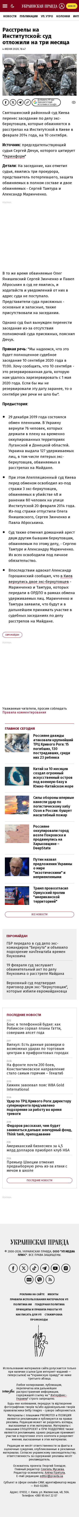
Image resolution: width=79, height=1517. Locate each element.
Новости (9, 16)
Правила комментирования (24, 712)
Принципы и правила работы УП (39, 1309)
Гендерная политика (50, 1304)
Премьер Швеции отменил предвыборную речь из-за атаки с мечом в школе (37, 1166)
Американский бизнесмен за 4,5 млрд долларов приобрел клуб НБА (38, 1148)
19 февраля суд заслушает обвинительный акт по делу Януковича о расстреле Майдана (35, 969)
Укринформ (14, 156)
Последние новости (24, 1015)
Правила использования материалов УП (39, 1299)
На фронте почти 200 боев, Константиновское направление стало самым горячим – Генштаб (36, 1069)
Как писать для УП (29, 1314)
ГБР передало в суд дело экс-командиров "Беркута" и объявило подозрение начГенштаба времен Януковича (37, 949)
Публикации (29, 16)
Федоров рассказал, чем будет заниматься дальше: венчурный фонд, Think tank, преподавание (39, 1129)
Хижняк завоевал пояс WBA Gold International (35, 1087)
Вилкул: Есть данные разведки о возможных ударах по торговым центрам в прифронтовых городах (37, 1048)
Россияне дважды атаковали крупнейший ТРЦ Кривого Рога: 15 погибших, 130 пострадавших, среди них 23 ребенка (53, 746)
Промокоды (39, 1319)
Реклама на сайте (32, 1294)
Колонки (63, 16)
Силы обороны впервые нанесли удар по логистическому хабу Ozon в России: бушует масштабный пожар (53, 806)
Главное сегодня (20, 728)
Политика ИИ (22, 1304)
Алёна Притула (55, 1472)
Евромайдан (12, 635)
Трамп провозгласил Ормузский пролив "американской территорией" (50, 895)
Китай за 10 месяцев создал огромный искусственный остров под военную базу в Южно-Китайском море (53, 778)
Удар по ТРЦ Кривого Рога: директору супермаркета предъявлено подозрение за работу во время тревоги (39, 1107)
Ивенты (53, 1294)
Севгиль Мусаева (52, 1469)
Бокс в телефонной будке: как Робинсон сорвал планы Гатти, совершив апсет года (34, 1028)
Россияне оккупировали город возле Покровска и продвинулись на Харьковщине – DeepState (51, 837)
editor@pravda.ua (51, 1476)
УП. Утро (47, 16)
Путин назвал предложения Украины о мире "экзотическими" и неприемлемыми (52, 868)
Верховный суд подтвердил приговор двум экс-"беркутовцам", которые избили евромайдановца (37, 987)
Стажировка (53, 1314)
